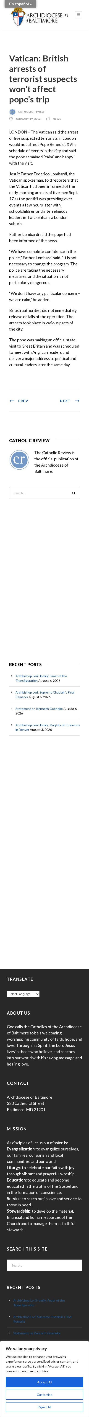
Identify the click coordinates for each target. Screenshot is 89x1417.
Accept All (44, 1382)
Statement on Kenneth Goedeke (39, 709)
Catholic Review (31, 111)
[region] (44, 1379)
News (57, 118)
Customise (44, 1395)
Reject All (44, 1407)
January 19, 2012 (28, 118)
